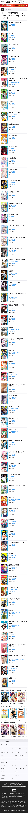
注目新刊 (3, 759)
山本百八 (13, 544)
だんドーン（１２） (5, 703)
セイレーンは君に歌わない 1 (16, 452)
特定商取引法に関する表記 (16, 783)
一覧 (25, 690)
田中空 (12, 297)
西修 (12, 431)
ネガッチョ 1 (12, 531)
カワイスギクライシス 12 (15, 203)
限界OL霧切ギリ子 (14, 576)
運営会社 (8, 783)
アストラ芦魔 (14, 284)
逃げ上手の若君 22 (14, 124)
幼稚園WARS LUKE (14, 678)
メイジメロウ (17, 567)
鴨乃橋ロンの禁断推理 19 (15, 440)
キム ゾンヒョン (20, 308)
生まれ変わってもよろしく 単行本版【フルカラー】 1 (18, 645)
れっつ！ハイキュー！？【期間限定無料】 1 (21, 720)
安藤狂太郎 (13, 341)
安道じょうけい (14, 533)
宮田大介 (13, 363)
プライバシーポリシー (8, 784)
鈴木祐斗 (13, 24)
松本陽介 (13, 58)
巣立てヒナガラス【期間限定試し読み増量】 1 (5, 720)
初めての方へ (3, 768)
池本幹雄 (17, 82)
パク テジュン (14, 308)
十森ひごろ (17, 329)
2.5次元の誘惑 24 (13, 158)
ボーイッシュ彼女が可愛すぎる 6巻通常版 (13, 736)
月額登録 (3, 771)
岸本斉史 (13, 82)
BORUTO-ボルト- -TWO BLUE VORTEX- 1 (18, 622)
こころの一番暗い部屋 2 (15, 180)
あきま (15, 297)
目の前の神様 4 (13, 395)
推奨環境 (3, 778)
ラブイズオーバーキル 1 (15, 463)
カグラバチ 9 (12, 67)
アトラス (13, 261)
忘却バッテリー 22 (14, 90)
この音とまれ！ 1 (13, 587)
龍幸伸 (12, 35)
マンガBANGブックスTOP (5, 748)
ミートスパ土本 (14, 578)
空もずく (13, 329)
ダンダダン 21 (12, 33)
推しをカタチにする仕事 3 (16, 339)
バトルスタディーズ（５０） (21, 703)
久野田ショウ (14, 397)
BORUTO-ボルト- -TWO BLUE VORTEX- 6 (18, 79)
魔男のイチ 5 (12, 429)
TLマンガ (17, 752)
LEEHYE (13, 388)
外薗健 (12, 69)
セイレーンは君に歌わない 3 (16, 226)
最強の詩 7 (11, 361)
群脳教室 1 (11, 553)
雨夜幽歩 (13, 182)
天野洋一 (17, 261)
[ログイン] (22, 2)
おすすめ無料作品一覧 (19, 759)
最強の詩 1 (11, 633)
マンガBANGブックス (5, 739)
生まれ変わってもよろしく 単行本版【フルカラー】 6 (18, 385)
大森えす (13, 137)
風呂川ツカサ (17, 352)
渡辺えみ (13, 408)
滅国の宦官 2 (12, 373)
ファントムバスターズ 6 (15, 248)
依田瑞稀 (15, 114)
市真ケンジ (13, 555)
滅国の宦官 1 (12, 497)
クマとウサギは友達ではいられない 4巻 (21, 736)
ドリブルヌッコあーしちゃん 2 (17, 237)
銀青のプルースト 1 (14, 508)
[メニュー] (1, 2)
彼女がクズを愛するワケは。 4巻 (5, 736)
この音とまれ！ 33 (14, 192)
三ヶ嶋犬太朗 (14, 668)
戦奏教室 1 (11, 610)
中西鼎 (12, 352)
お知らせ (3, 765)
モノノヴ (13, 239)
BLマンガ (3, 755)
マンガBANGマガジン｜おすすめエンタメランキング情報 (13, 786)
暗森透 (12, 148)
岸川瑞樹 (13, 171)
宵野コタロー (18, 374)
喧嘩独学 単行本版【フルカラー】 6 (18, 305)
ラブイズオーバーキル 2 (15, 282)
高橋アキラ (17, 273)
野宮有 (12, 567)
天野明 (12, 442)
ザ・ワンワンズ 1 (13, 666)
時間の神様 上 (12, 519)
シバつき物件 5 (13, 135)
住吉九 (12, 216)
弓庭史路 (13, 318)
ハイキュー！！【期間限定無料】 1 (13, 720)
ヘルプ (16, 765)
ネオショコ (13, 250)
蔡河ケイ (13, 273)
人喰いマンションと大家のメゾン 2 (17, 294)
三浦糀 (12, 103)
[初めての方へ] (19, 2)
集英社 (13, 25)
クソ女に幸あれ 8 (13, 169)
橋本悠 (12, 160)
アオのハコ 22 (12, 101)
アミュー (13, 194)
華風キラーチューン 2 (14, 406)
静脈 (12, 114)
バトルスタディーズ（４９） (13, 703)
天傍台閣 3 (11, 316)
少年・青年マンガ (18, 748)
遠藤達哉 (13, 47)
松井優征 (13, 126)
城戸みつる (13, 205)
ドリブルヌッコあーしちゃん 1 (17, 486)
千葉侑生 (13, 680)
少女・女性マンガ (4, 752)
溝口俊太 (17, 408)
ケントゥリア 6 (13, 146)
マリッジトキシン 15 (14, 113)
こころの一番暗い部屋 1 (15, 474)
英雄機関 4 (11, 271)
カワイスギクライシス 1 (15, 599)
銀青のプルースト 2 (14, 418)
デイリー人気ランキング (20, 755)
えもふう (13, 420)
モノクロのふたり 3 (14, 56)
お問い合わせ (17, 775)
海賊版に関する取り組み (19, 784)
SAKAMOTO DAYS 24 (15, 22)
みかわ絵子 (13, 92)
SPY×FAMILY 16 (13, 45)
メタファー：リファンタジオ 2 (17, 259)
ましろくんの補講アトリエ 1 (16, 542)
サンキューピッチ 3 (14, 214)
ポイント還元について (19, 768)
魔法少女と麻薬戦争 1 (14, 565)
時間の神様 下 (12, 350)
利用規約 (3, 775)
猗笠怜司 (13, 227)
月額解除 (17, 771)
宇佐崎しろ (15, 431)
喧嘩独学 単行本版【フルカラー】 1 (18, 656)
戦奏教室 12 (12, 327)
